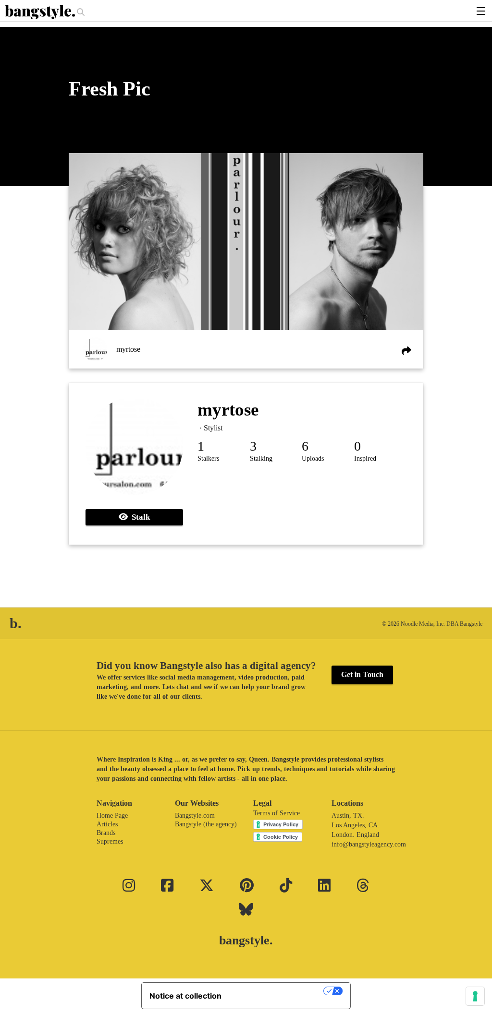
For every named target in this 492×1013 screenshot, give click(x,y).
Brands (106, 832)
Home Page (112, 815)
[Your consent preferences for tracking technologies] (475, 996)
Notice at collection (185, 996)
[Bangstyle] (41, 12)
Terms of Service (276, 813)
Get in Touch (362, 674)
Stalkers (208, 458)
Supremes (110, 841)
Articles (107, 824)
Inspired (365, 458)
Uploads (313, 458)
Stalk (139, 517)
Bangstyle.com (195, 815)
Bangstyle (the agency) (206, 824)
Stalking (261, 458)
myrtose (128, 349)
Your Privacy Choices (277, 991)
